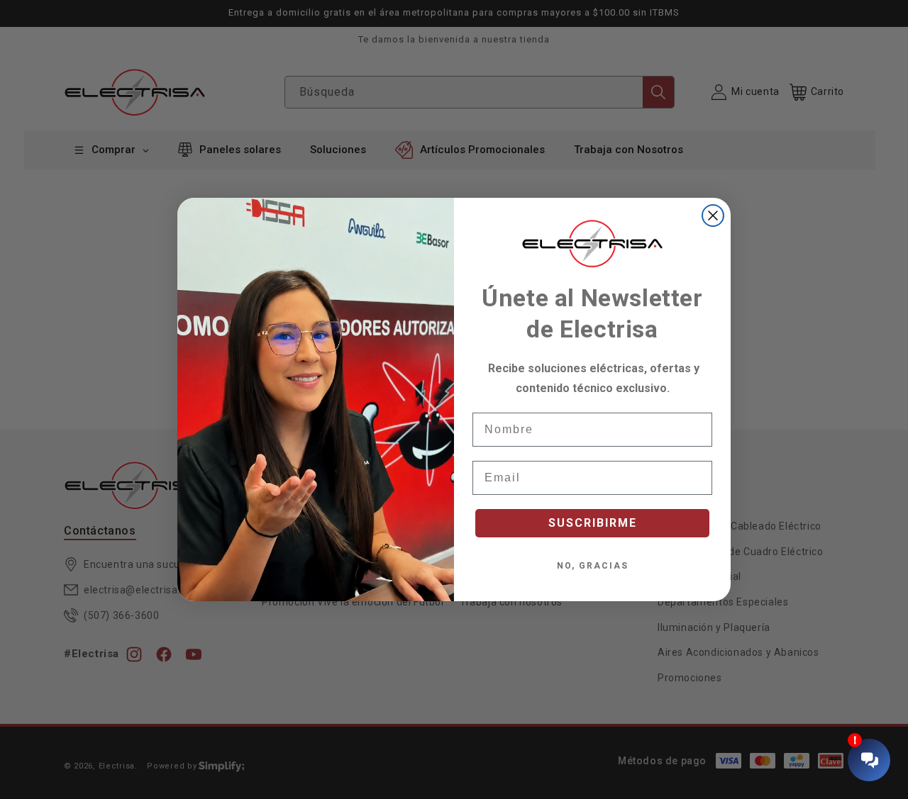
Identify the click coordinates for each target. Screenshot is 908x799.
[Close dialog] (713, 215)
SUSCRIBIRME (592, 523)
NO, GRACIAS (593, 566)
